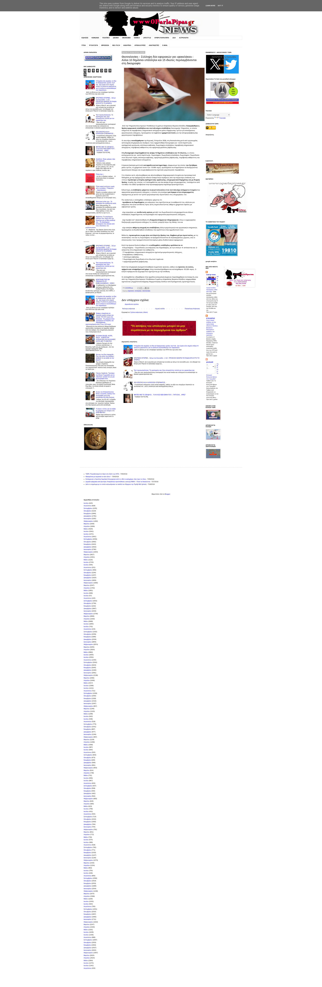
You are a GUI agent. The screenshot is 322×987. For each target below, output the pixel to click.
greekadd (209, 362)
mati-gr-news (211, 275)
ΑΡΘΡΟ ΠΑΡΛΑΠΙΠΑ (161, 38)
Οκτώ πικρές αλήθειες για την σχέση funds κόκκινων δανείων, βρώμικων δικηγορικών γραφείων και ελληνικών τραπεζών (212, 328)
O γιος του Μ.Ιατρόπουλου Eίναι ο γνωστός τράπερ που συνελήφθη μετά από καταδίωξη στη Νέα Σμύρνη (105, 394)
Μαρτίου (86, 524)
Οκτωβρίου (87, 511)
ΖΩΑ (174, 38)
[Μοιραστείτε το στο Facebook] (146, 288)
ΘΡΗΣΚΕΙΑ (105, 45)
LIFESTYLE (147, 38)
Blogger (167, 494)
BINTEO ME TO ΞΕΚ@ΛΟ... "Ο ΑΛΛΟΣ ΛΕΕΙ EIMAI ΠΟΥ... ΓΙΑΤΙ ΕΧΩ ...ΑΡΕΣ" (160, 395)
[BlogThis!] (141, 288)
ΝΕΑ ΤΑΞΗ (116, 45)
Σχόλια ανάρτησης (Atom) (139, 312)
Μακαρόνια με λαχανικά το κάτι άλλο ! (98, 476)
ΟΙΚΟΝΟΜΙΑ (126, 38)
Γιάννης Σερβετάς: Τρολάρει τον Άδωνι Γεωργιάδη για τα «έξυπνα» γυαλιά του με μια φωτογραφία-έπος (105, 375)
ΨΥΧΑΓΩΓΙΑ (93, 45)
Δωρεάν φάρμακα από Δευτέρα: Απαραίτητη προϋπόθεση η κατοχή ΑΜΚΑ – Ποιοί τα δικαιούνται (118, 482)
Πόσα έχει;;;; (100, 174)
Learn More (210, 6)
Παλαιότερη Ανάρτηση (192, 309)
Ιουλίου (86, 503)
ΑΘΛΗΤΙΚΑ (127, 45)
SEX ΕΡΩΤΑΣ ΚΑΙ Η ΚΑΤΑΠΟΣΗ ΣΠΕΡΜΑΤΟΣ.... (150, 382)
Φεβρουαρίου (88, 521)
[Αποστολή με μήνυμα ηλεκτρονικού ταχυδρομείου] (138, 288)
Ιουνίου (86, 531)
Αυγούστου (87, 506)
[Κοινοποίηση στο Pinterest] (148, 288)
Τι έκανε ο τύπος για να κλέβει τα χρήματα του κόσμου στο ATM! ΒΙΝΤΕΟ (106, 410)
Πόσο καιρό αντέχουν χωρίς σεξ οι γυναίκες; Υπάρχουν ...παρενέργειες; (105, 188)
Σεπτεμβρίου (88, 508)
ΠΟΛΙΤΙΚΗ (106, 38)
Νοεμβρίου (87, 513)
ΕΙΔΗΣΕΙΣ (85, 38)
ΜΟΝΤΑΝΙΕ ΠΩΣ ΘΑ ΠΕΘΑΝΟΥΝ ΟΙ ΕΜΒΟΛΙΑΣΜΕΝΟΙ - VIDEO (105, 281)
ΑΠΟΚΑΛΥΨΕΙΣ (140, 45)
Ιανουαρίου (87, 518)
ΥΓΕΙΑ (83, 45)
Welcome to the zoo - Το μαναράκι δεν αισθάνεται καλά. (106, 202)
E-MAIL (165, 45)
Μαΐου (86, 529)
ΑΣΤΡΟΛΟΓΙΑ (184, 38)
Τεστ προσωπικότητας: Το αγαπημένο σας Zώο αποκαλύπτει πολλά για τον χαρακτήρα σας (164, 370)
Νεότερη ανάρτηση (128, 309)
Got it (220, 6)
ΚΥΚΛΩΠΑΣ (210, 318)
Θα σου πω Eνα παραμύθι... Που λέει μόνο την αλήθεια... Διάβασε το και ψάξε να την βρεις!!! (105, 357)
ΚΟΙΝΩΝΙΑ (95, 38)
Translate (222, 118)
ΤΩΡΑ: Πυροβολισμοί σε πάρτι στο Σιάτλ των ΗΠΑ (102, 474)
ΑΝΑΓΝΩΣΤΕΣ (154, 45)
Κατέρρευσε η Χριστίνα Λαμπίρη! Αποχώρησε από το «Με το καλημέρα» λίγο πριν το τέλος (116, 479)
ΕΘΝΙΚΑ (137, 38)
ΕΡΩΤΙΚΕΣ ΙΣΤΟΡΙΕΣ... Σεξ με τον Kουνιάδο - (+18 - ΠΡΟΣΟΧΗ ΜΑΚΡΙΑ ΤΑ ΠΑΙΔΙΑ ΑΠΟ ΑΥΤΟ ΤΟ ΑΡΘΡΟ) (106, 100)
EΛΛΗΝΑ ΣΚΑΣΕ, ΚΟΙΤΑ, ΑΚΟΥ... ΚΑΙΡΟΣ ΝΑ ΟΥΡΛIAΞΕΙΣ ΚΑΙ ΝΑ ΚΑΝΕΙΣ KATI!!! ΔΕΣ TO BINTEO (105, 338)
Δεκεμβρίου (87, 516)
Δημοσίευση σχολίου (132, 304)
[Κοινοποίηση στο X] (143, 288)
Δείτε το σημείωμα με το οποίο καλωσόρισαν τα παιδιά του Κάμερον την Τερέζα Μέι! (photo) (116, 484)
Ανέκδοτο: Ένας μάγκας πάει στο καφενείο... (105, 160)
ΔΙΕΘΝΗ (116, 38)
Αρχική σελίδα (160, 309)
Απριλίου (87, 526)
